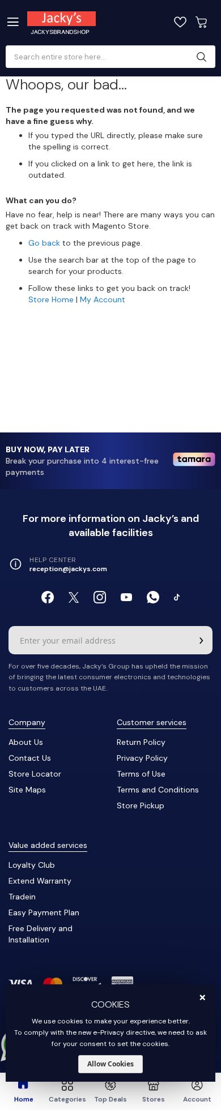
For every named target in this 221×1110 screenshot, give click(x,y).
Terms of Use (141, 774)
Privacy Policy (142, 758)
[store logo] (73, 22)
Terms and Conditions (158, 790)
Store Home (51, 299)
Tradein (22, 897)
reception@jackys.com (68, 568)
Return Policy (141, 742)
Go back (44, 243)
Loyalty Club (31, 865)
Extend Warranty (39, 881)
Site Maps (27, 790)
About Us (25, 742)
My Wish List (180, 22)
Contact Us (29, 758)
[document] (110, 1033)
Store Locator (34, 774)
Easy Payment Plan (43, 912)
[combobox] (106, 57)
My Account (102, 299)
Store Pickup (140, 805)
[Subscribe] (201, 640)
